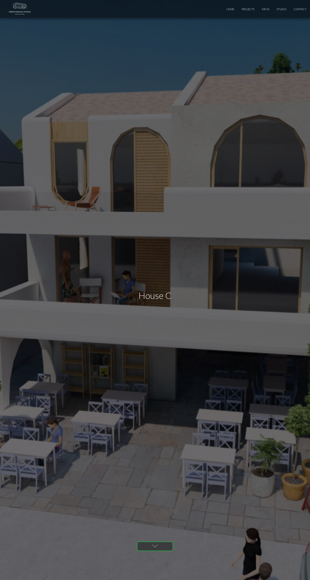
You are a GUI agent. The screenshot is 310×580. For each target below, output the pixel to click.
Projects (248, 9)
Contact (300, 9)
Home (230, 9)
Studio (281, 9)
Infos (265, 9)
